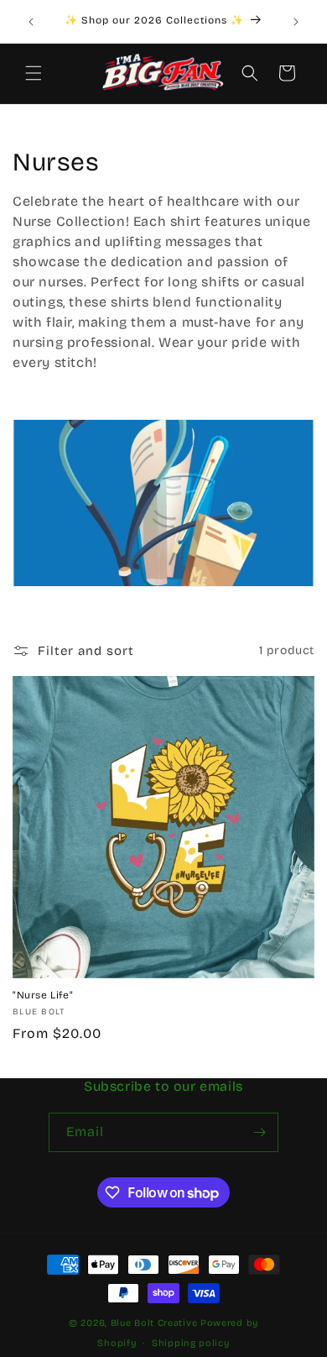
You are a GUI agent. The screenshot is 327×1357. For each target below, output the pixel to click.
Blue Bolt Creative (154, 1323)
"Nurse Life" (43, 995)
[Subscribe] (259, 1132)
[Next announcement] (296, 21)
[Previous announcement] (31, 21)
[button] (33, 73)
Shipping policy (191, 1343)
